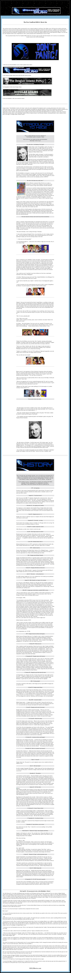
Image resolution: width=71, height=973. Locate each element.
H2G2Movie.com (12, 4)
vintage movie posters (50, 110)
